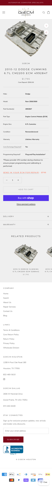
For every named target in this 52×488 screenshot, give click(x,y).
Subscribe (13, 440)
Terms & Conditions (11, 330)
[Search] (44, 12)
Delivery (8, 216)
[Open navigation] (3, 12)
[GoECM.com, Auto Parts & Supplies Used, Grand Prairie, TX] (13, 450)
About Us (7, 302)
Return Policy (8, 339)
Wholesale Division (11, 347)
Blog (5, 315)
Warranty (9, 225)
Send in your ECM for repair (21, 173)
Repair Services (9, 307)
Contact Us (7, 311)
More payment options (26, 204)
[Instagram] (4, 379)
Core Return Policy (11, 334)
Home (5, 293)
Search (6, 298)
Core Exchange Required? (12, 147)
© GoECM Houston (26, 459)
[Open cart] (48, 12)
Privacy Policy (9, 343)
